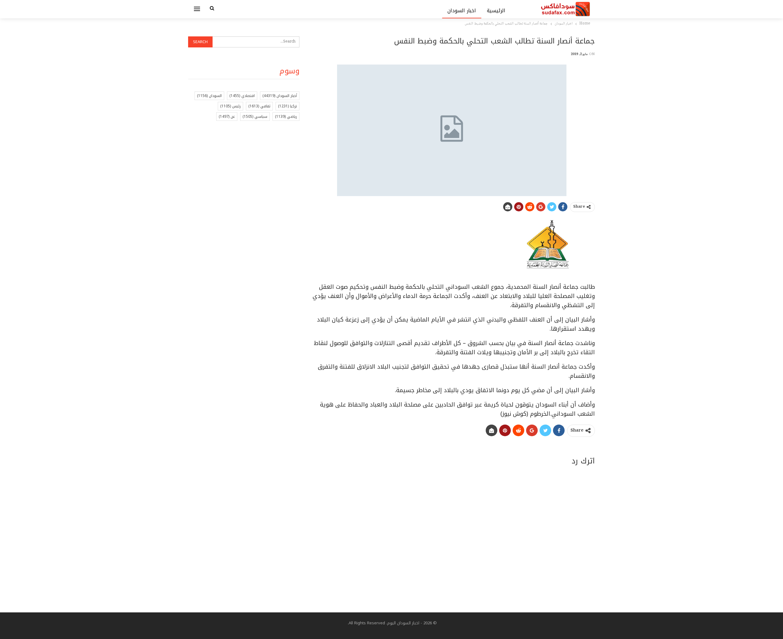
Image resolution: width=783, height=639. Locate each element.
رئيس (230, 106)
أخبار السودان (279, 95)
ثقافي (259, 106)
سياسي (255, 116)
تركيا (287, 106)
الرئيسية (496, 10)
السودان (209, 95)
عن (227, 116)
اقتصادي (242, 95)
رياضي (286, 116)
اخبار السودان (461, 10)
